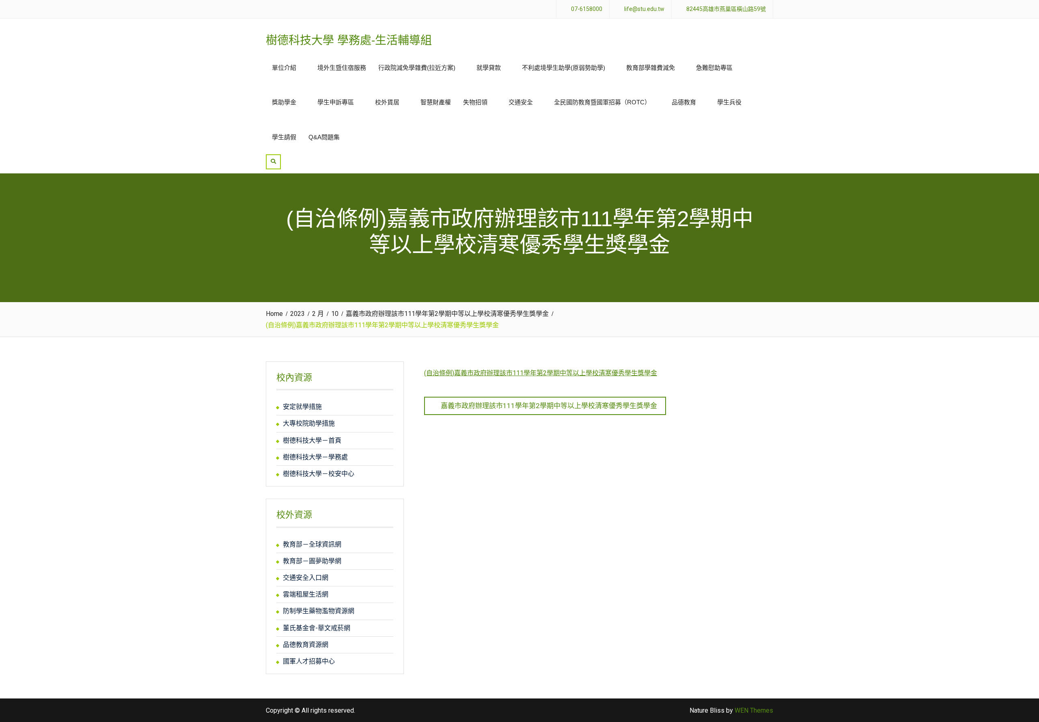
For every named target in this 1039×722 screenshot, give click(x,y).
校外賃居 (387, 102)
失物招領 (475, 102)
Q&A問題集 (324, 137)
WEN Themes (754, 710)
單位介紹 (284, 67)
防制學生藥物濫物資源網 (318, 611)
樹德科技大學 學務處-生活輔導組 (349, 40)
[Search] (273, 161)
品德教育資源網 (305, 645)
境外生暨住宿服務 (341, 67)
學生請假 (284, 137)
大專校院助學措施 (309, 423)
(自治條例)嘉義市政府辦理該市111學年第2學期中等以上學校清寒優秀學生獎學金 (540, 373)
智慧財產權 (435, 102)
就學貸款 (488, 67)
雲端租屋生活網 (305, 594)
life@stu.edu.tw (644, 9)
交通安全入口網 (305, 577)
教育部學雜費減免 (650, 67)
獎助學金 (284, 102)
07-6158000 (586, 9)
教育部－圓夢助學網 (312, 561)
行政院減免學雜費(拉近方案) (416, 67)
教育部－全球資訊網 (312, 544)
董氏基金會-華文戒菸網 (316, 628)
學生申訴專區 (335, 102)
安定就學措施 (302, 407)
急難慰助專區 (714, 67)
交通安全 (521, 102)
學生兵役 (729, 102)
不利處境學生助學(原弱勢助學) (563, 67)
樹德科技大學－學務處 (315, 457)
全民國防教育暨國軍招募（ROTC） (602, 102)
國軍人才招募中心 (309, 661)
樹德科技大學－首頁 (312, 440)
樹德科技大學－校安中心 (318, 474)
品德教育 (684, 102)
